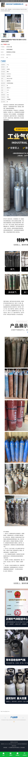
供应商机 (9, 9)
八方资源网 (10, 747)
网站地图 (23, 747)
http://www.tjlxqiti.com (5, 711)
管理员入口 (18, 747)
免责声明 (14, 747)
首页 (6, 9)
